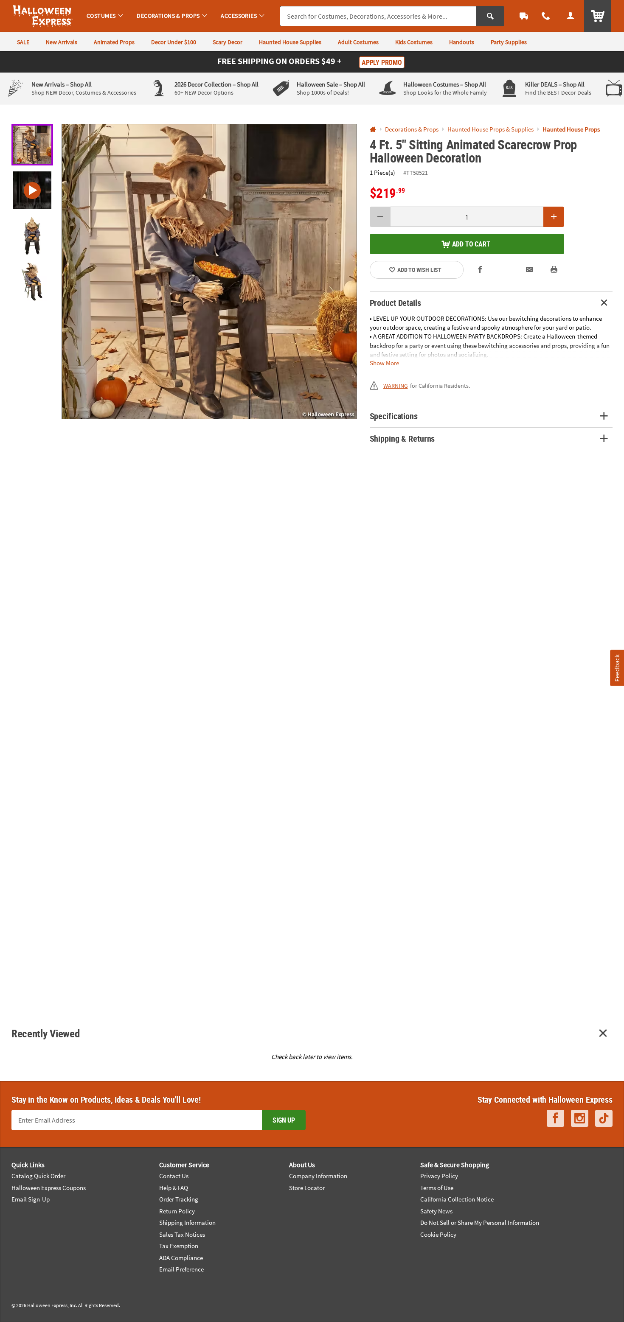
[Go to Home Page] (373, 130)
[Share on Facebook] (480, 269)
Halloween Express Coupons (48, 1188)
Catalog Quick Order (38, 1176)
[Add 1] (553, 217)
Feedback (617, 668)
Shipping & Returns (402, 438)
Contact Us (173, 1176)
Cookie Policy (438, 1234)
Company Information (318, 1176)
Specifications (394, 416)
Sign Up (284, 1120)
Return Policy (177, 1211)
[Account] (570, 16)
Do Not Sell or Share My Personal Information (479, 1222)
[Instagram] (579, 1118)
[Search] (490, 16)
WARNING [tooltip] (395, 385)
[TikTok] (604, 1118)
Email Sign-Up (30, 1199)
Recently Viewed (45, 1033)
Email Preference (181, 1269)
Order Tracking (178, 1199)
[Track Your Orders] (524, 16)
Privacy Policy (439, 1176)
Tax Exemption (178, 1246)
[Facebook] (555, 1118)
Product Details (395, 302)
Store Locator (307, 1188)
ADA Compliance (181, 1258)
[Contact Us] (546, 16)
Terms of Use (436, 1188)
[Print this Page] (554, 269)
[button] (209, 271)
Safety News (436, 1211)
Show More (384, 363)
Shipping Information (187, 1222)
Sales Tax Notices (182, 1234)
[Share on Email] (529, 269)
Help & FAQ (173, 1188)
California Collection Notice (457, 1199)
